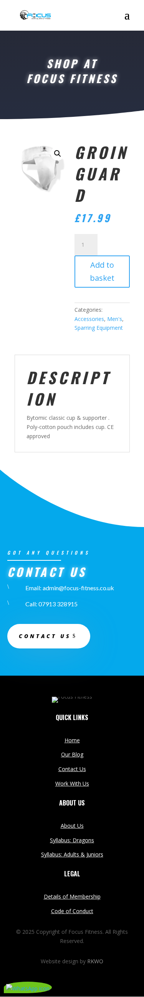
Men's (114, 319)
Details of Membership (72, 896)
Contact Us (72, 769)
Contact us (45, 636)
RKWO (95, 961)
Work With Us (72, 783)
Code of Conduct (72, 911)
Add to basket (102, 271)
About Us (72, 825)
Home (72, 740)
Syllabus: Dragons (72, 840)
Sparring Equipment (98, 327)
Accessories (89, 319)
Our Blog (72, 754)
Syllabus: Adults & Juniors (72, 854)
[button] (58, 153)
